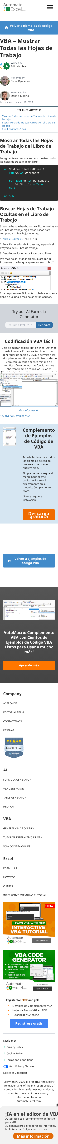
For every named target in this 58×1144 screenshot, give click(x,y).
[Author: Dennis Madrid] (5, 95)
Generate (44, 325)
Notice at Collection (15, 1072)
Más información (29, 410)
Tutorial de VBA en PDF (26, 1015)
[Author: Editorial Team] (5, 66)
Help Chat (10, 806)
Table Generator (14, 797)
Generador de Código (18, 828)
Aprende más (29, 665)
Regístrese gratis (29, 1023)
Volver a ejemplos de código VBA (31, 28)
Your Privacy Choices (21, 1066)
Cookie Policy (14, 1053)
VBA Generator (13, 788)
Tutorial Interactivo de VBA (22, 837)
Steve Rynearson (21, 81)
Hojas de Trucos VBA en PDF (29, 1010)
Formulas (10, 868)
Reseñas (8, 730)
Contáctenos (12, 721)
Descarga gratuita (38, 514)
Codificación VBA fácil (14, 129)
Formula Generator (17, 779)
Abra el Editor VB (13, 239)
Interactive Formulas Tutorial (24, 895)
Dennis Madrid (20, 96)
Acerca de (10, 703)
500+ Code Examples (16, 846)
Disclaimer (9, 1040)
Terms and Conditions (19, 1060)
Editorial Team (19, 66)
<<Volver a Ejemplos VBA (15, 416)
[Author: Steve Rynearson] (5, 81)
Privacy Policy (14, 1047)
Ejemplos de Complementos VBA (32, 1006)
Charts (8, 886)
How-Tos (9, 877)
